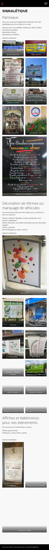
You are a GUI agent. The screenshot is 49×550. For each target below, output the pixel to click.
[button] (13, 48)
